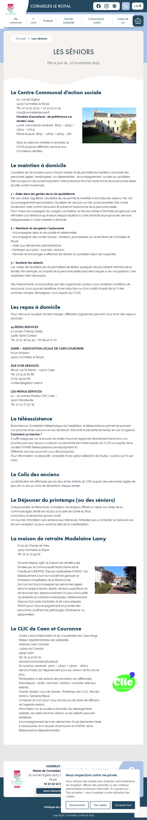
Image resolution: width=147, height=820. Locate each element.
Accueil (20, 38)
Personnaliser (77, 805)
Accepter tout (123, 805)
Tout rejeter (100, 805)
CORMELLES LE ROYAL (50, 6)
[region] (100, 791)
